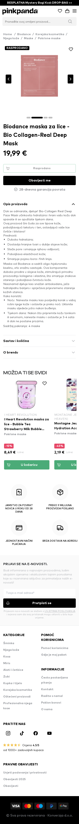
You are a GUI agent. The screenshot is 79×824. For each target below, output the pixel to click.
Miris (6, 663)
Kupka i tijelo (12, 683)
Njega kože (11, 38)
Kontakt (47, 689)
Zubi (6, 676)
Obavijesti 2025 (14, 779)
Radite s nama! (52, 696)
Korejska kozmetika (49, 34)
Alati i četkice (13, 670)
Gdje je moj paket (54, 654)
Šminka (8, 643)
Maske (28, 38)
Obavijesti (10, 786)
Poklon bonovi (51, 702)
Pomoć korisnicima (54, 648)
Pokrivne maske (49, 38)
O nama (46, 709)
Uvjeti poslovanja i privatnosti (25, 772)
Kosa (6, 656)
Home (9, 34)
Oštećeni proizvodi (17, 696)
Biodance (24, 34)
